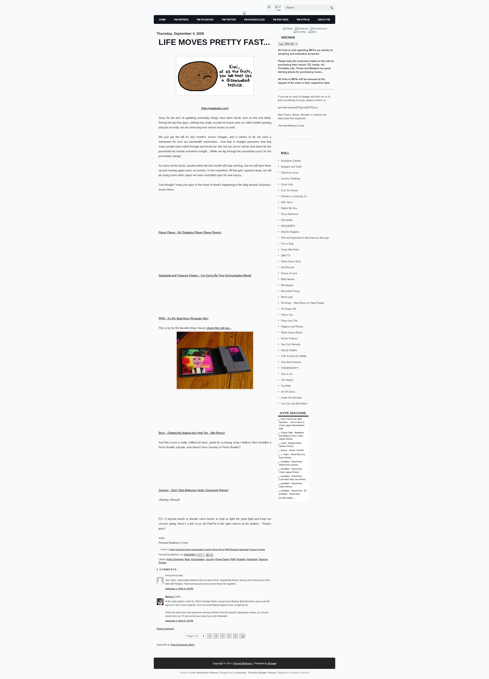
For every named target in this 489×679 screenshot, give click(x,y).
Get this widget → (287, 498)
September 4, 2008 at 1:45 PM (179, 588)
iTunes (300, 68)
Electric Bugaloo (290, 231)
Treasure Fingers (257, 549)
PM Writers (181, 19)
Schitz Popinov (289, 338)
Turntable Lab (286, 68)
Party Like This (289, 320)
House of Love (289, 273)
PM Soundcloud (254, 19)
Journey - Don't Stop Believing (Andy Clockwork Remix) (193, 490)
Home (162, 19)
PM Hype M (303, 19)
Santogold (243, 549)
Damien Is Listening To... (295, 196)
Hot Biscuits (288, 267)
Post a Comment (165, 628)
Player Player (218, 549)
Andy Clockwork (177, 549)
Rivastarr (234, 549)
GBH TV (285, 255)
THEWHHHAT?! (290, 368)
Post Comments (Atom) (183, 644)
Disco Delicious (289, 214)
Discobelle (286, 220)
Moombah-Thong (290, 291)
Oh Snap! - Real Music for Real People (302, 303)
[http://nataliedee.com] (215, 108)
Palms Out (287, 314)
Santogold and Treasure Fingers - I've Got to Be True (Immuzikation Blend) (205, 275)
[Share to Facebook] (208, 555)
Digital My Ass (289, 208)
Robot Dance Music (292, 332)
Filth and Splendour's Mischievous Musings (305, 237)
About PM (324, 19)
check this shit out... (218, 328)
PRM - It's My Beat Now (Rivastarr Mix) (183, 318)
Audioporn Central (291, 160)
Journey (208, 549)
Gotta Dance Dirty (291, 261)
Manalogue (287, 285)
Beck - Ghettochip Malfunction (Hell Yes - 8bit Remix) (192, 432)
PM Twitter (229, 19)
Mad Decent (287, 279)
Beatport (314, 68)
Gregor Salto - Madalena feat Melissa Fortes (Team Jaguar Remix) (291, 435)
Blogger (272, 663)
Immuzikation (197, 549)
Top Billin (286, 385)
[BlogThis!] (200, 555)
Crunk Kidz (287, 184)
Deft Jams (286, 202)
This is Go (286, 374)
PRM (227, 549)
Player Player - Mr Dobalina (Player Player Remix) (190, 232)
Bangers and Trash (291, 166)
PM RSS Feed (280, 19)
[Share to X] (204, 555)
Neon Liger (287, 297)
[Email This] (197, 555)
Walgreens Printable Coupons (293, 672)
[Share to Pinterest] (211, 555)
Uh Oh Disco (288, 391)
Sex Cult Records (290, 344)
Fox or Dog (287, 243)
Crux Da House (289, 190)
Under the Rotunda (291, 397)
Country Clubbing (290, 178)
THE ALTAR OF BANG (293, 356)
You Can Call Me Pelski (294, 403)
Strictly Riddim (289, 350)
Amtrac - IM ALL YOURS (292, 450)
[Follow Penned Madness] (278, 9)
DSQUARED (288, 226)
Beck (188, 549)
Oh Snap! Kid (288, 308)
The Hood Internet (291, 362)
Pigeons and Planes (292, 326)
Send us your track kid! (299, 139)
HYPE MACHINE (293, 413)
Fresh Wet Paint (290, 249)
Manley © (170, 596)
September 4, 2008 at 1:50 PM (179, 620)
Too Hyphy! (287, 380)
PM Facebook (205, 19)
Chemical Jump (289, 172)
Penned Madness (242, 663)
